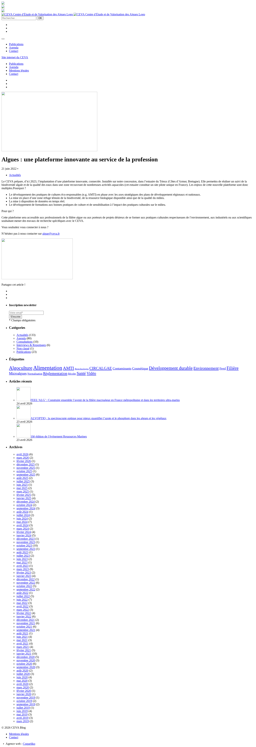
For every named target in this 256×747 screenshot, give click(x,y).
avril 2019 (22, 717)
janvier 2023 (23, 576)
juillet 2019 (23, 707)
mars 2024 (22, 528)
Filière (233, 368)
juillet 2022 (23, 596)
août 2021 (22, 633)
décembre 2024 (25, 501)
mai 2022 (22, 603)
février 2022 (23, 613)
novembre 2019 (25, 697)
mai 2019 (22, 714)
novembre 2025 (25, 467)
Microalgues (18, 373)
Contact (13, 51)
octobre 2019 (24, 701)
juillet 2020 (23, 673)
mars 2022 (22, 609)
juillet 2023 (23, 555)
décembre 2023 (25, 538)
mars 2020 (22, 687)
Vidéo (91, 373)
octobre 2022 (24, 586)
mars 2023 (22, 569)
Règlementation (55, 373)
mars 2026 (22, 457)
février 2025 (23, 494)
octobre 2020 (24, 663)
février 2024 (23, 532)
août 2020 (22, 670)
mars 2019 (22, 721)
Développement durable (171, 368)
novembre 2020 (25, 660)
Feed (222, 368)
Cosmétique (140, 368)
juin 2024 (22, 518)
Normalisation (34, 373)
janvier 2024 (23, 535)
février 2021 (23, 650)
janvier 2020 (23, 694)
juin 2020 (22, 677)
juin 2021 (22, 636)
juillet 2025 (23, 481)
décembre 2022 (25, 579)
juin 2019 (22, 711)
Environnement (206, 368)
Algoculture (20, 368)
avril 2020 (22, 684)
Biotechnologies (82, 369)
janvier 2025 (23, 498)
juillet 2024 (23, 515)
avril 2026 (22, 454)
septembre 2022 (25, 589)
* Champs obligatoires (22, 320)
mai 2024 (22, 521)
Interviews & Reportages (31, 345)
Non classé (22, 348)
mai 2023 (22, 562)
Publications (16, 44)
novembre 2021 (25, 623)
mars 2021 (22, 646)
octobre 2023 (24, 545)
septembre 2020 (25, 667)
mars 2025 (22, 491)
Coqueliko (29, 743)
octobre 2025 (24, 471)
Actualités (15, 175)
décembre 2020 (25, 657)
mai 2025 (22, 488)
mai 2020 (22, 680)
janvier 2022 (23, 616)
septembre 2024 (25, 508)
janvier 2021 (23, 653)
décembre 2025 (25, 464)
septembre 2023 (25, 548)
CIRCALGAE (100, 368)
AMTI (68, 368)
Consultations (24, 341)
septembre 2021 (25, 630)
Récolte (72, 373)
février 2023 (23, 572)
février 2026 (23, 461)
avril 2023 (22, 565)
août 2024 (22, 511)
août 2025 (22, 478)
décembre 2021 (25, 619)
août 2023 (22, 552)
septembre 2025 (25, 474)
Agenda (13, 47)
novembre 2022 (25, 582)
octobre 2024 (24, 505)
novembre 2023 (25, 542)
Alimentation (47, 368)
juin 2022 (22, 599)
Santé (81, 373)
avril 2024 (22, 525)
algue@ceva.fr (51, 233)
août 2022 (22, 592)
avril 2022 (22, 606)
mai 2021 (22, 640)
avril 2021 (22, 643)
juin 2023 (22, 559)
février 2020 (23, 690)
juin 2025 (22, 484)
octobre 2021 (24, 626)
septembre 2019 (25, 704)
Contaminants (122, 368)
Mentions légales (19, 70)
